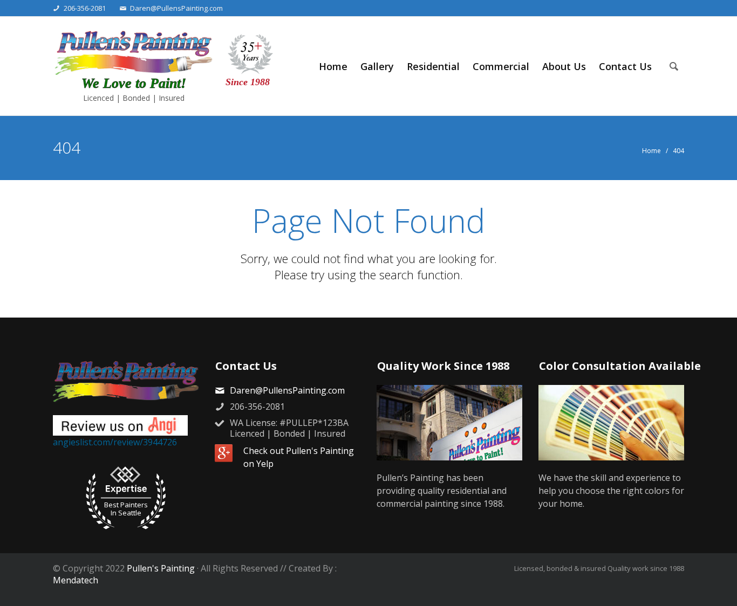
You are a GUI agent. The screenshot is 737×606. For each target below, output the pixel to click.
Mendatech (75, 580)
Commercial (501, 66)
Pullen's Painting (161, 568)
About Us (564, 66)
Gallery (377, 66)
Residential (433, 66)
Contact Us (625, 66)
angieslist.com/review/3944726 (115, 442)
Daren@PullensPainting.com (176, 8)
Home (333, 66)
